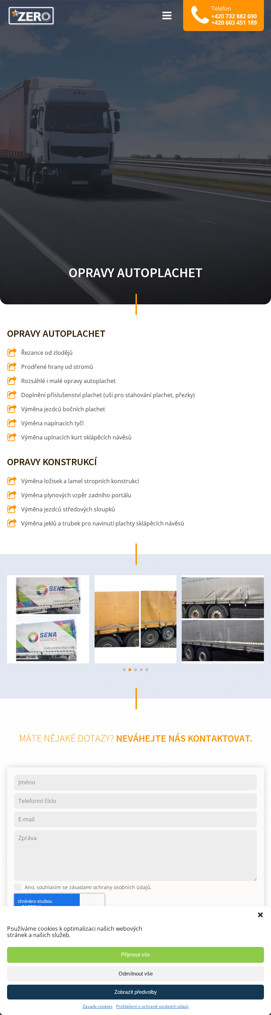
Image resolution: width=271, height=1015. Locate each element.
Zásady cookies (98, 1006)
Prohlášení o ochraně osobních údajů (152, 1006)
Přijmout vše (135, 955)
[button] (260, 914)
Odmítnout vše (136, 974)
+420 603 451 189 (234, 22)
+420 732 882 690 (234, 16)
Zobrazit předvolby (135, 992)
